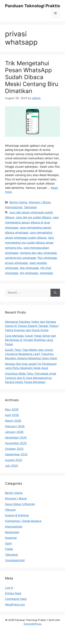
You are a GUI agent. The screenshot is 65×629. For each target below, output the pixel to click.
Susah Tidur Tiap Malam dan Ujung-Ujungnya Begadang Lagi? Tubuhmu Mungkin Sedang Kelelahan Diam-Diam (31, 354)
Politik (9, 549)
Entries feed (13, 593)
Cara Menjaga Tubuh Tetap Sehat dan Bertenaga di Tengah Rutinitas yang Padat (30, 340)
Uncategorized (15, 560)
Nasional (11, 537)
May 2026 (11, 409)
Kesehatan (12, 532)
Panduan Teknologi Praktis (32, 5)
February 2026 (15, 426)
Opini (8, 543)
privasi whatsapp (16, 263)
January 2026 (14, 432)
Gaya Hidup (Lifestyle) (20, 504)
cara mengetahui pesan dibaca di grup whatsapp (32, 222)
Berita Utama (18, 202)
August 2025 (13, 460)
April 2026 (12, 415)
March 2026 (13, 420)
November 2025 (16, 443)
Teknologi (30, 207)
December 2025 (15, 437)
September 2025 (16, 454)
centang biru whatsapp (20, 257)
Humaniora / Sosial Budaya (23, 521)
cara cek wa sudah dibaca (33, 217)
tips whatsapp (29, 268)
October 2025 (14, 448)
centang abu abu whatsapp (38, 253)
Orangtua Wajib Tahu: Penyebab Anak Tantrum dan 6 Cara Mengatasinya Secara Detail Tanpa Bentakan (30, 378)
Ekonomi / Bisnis (40, 202)
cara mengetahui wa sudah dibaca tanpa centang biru (29, 242)
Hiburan (10, 509)
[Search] (55, 293)
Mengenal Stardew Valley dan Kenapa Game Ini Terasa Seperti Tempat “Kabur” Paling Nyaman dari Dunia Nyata (32, 326)
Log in (9, 587)
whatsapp (46, 273)
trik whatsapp (29, 273)
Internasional (13, 207)
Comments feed (15, 599)
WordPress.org (15, 604)
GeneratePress (33, 623)
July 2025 (11, 465)
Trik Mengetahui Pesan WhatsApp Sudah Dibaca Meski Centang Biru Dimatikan (31, 77)
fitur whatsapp (47, 257)
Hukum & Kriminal (17, 515)
